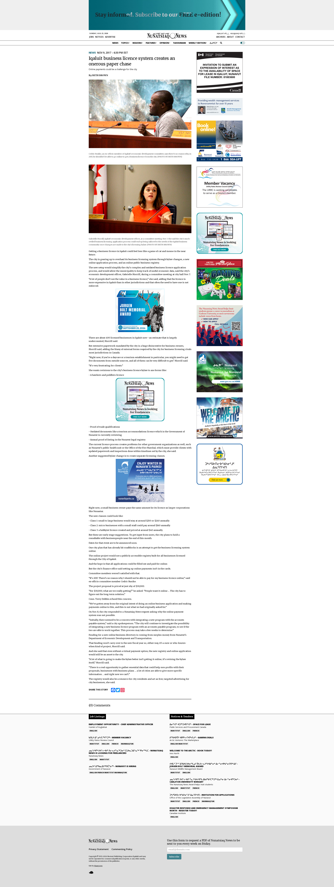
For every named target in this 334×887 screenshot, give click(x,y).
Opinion (164, 43)
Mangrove (98, 866)
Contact (240, 37)
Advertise (110, 37)
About (230, 37)
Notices (99, 37)
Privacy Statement (99, 849)
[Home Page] (167, 35)
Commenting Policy (122, 849)
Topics (125, 43)
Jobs (91, 37)
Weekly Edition (197, 43)
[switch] (242, 42)
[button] (91, 872)
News (115, 43)
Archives (220, 37)
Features (151, 43)
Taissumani (179, 43)
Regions (137, 43)
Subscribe (174, 856)
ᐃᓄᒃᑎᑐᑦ (213, 43)
